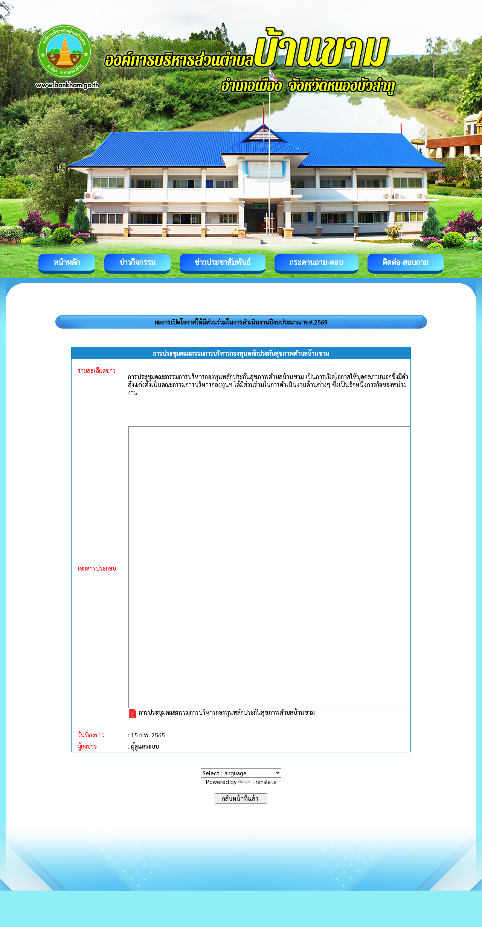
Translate (264, 781)
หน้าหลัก (66, 262)
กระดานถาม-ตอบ (316, 262)
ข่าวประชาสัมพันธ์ (222, 262)
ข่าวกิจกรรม (137, 262)
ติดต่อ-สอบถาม (406, 262)
